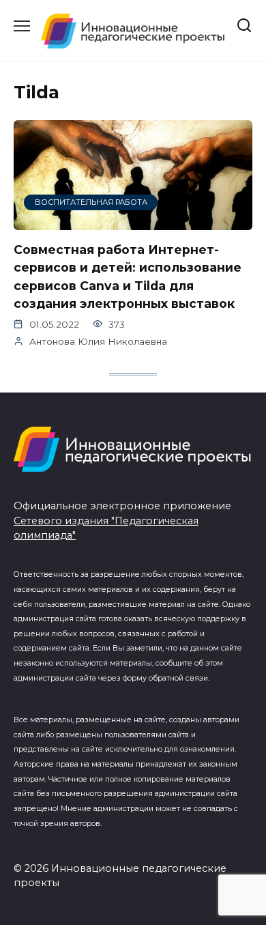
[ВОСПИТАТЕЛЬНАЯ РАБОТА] (133, 221)
